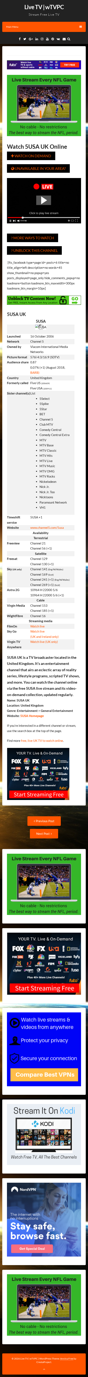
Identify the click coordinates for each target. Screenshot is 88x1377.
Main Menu (12, 26)
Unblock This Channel (34, 250)
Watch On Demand (31, 156)
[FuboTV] (38, 803)
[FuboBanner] (44, 72)
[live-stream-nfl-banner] (44, 139)
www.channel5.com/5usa (47, 527)
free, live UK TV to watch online (42, 740)
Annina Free (66, 1358)
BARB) (34, 372)
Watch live (37, 626)
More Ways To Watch (32, 238)
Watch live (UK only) (44, 642)
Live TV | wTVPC (44, 6)
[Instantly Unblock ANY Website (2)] (44, 307)
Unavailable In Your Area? (38, 168)
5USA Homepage (32, 716)
